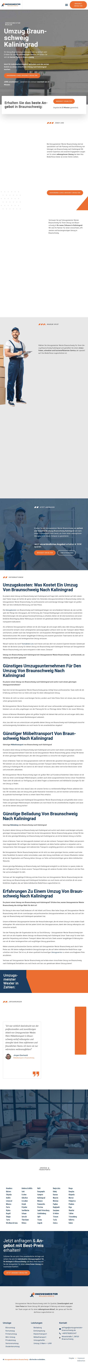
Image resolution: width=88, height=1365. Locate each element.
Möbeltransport (17, 745)
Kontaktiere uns (28, 644)
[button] (66, 5)
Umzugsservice (56, 952)
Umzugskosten (11, 610)
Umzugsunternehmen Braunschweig (16, 1359)
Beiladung (14, 825)
